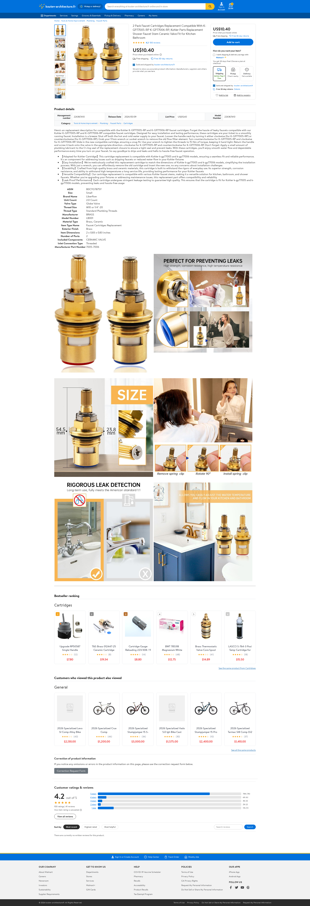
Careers (141, 15)
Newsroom (44, 880)
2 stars (93, 804)
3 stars (93, 801)
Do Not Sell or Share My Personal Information (202, 889)
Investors (43, 885)
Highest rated (90, 826)
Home (56, 20)
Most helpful (110, 826)
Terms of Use (187, 872)
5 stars (93, 794)
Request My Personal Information (196, 885)
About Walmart (46, 872)
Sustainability (45, 889)
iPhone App (234, 872)
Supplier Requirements (49, 894)
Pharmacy (129, 15)
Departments (50, 15)
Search (250, 826)
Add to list (223, 95)
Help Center (153, 857)
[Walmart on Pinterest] (248, 888)
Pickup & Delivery (112, 15)
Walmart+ (90, 885)
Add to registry (244, 95)
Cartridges (128, 123)
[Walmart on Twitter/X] (236, 888)
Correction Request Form (71, 771)
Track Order (173, 857)
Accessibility (139, 885)
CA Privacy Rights (189, 880)
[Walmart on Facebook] (230, 888)
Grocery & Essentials (91, 15)
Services (63, 15)
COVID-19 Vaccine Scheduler (147, 872)
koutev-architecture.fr (164, 64)
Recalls (137, 880)
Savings (74, 15)
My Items (153, 15)
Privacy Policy (187, 876)
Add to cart (233, 42)
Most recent (71, 826)
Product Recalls (141, 889)
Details (237, 89)
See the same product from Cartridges (237, 668)
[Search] (210, 6)
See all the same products (243, 750)
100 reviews (155, 42)
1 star (94, 808)
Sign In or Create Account (127, 857)
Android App (234, 876)
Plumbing (91, 20)
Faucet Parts (101, 20)
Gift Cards (91, 889)
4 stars (93, 797)
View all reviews (65, 816)
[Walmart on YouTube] (242, 888)
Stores (89, 876)
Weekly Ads (193, 857)
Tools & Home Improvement (73, 20)
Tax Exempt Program (143, 894)
